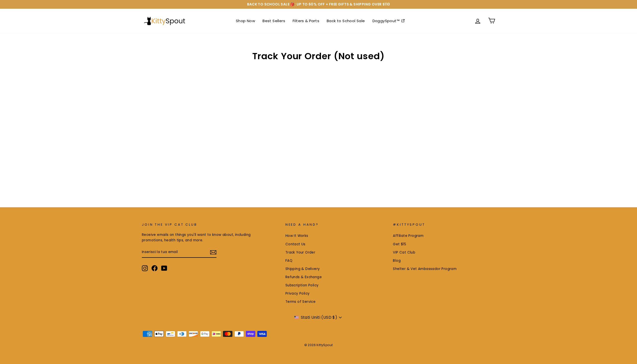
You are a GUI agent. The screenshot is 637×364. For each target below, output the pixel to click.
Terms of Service (300, 301)
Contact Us (295, 244)
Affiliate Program (408, 235)
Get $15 (399, 244)
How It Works (296, 235)
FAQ (288, 260)
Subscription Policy (302, 285)
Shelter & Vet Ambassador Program (425, 268)
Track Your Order (300, 252)
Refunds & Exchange (303, 277)
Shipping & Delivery (302, 268)
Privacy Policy (297, 293)
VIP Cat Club (404, 252)
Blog (397, 260)
